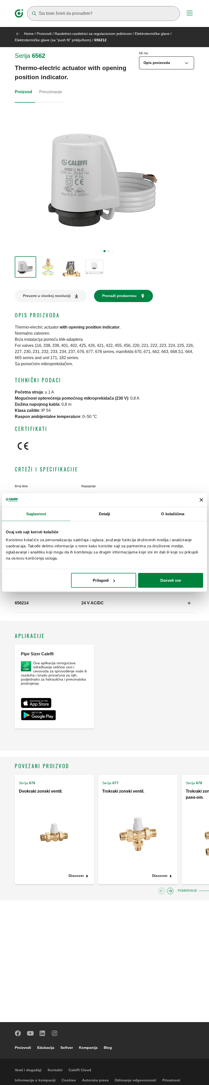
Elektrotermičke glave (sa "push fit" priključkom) (53, 40)
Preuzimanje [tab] (50, 92)
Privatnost (171, 1080)
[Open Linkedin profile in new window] (42, 1033)
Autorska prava (95, 1080)
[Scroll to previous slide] (161, 891)
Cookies (69, 1080)
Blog (108, 1048)
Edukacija (45, 1048)
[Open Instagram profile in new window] (54, 1033)
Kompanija (88, 1048)
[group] (25, 267)
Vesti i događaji (28, 1070)
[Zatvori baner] (201, 500)
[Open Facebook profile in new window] (18, 1033)
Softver (66, 1048)
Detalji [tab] (104, 513)
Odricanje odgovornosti (135, 1080)
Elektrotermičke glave (152, 34)
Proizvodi (44, 34)
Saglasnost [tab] (36, 513)
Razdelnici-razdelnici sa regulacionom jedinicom (93, 34)
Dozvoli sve (170, 580)
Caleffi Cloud (80, 1070)
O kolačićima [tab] (172, 513)
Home (29, 34)
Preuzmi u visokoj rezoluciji (47, 296)
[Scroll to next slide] (170, 891)
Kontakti (55, 1070)
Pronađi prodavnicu (119, 296)
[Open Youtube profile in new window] (30, 1033)
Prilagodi (101, 580)
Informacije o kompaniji (35, 1080)
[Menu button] (189, 13)
